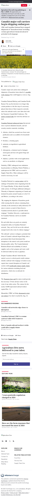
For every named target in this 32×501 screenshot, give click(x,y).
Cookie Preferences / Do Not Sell (10, 495)
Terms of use (13, 493)
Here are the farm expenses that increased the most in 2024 (16, 424)
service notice (19, 181)
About (3, 451)
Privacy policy (5, 493)
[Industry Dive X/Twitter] (10, 441)
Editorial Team (5, 454)
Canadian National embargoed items (12, 123)
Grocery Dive (18, 460)
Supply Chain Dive (19, 463)
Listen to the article (11, 86)
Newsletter (4, 459)
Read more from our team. (16, 17)
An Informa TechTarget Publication (16, 1)
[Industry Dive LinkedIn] (2, 441)
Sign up (24, 5)
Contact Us (4, 456)
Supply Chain (12, 339)
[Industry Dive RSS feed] (13, 441)
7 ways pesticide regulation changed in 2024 (13, 396)
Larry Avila (8, 40)
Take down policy (24, 493)
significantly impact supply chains (19, 266)
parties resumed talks (7, 116)
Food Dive (17, 458)
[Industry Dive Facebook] (6, 441)
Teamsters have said (10, 279)
